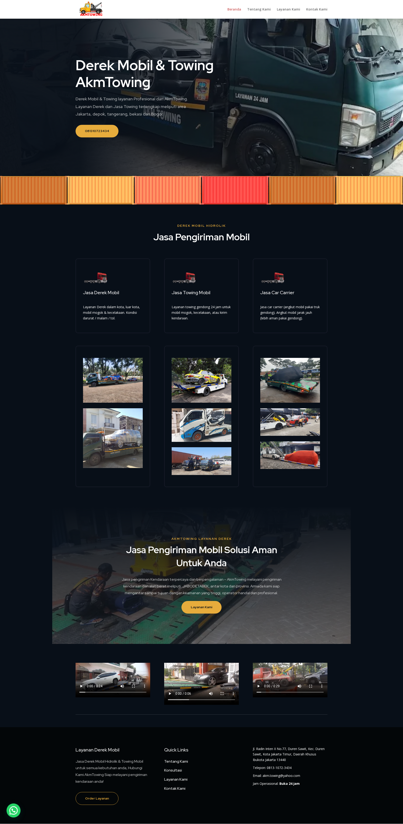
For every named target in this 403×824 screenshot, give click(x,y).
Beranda (234, 9)
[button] (14, 810)
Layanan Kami (288, 9)
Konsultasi (173, 770)
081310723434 (97, 131)
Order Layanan (97, 798)
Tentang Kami (259, 9)
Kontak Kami (316, 9)
